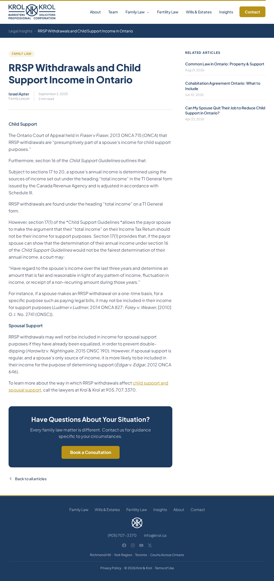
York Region (123, 555)
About (95, 11)
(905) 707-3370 (122, 535)
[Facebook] (124, 545)
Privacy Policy (110, 568)
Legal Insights (20, 30)
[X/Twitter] (150, 545)
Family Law (135, 11)
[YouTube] (141, 545)
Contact (252, 11)
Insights (226, 11)
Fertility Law (167, 11)
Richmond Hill (100, 555)
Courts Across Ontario (167, 555)
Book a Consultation (90, 452)
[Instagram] (133, 545)
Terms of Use (164, 568)
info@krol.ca (155, 535)
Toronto (141, 555)
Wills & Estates (199, 11)
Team (113, 11)
